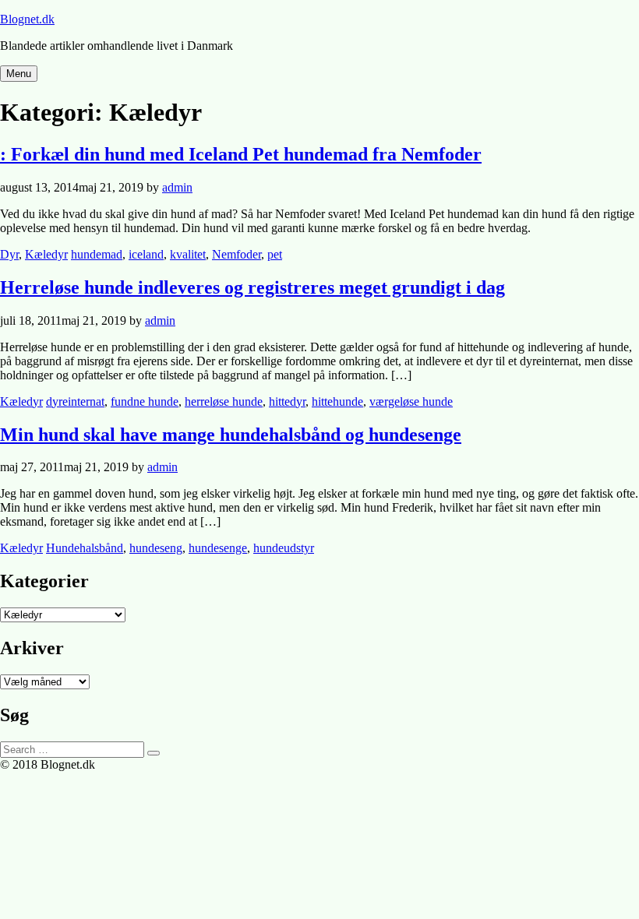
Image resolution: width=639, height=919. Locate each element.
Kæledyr (46, 254)
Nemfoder (236, 254)
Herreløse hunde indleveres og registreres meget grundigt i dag (252, 287)
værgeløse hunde (411, 401)
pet (274, 254)
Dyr (9, 254)
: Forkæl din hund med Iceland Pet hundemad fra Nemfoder (241, 154)
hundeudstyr (283, 548)
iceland (146, 254)
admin (177, 187)
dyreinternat (75, 401)
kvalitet (188, 254)
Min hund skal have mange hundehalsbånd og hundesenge (230, 434)
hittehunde (337, 401)
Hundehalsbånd (84, 548)
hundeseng (155, 548)
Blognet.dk (27, 19)
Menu (18, 73)
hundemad (96, 254)
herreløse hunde (224, 401)
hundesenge (218, 548)
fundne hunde (144, 401)
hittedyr (287, 401)
